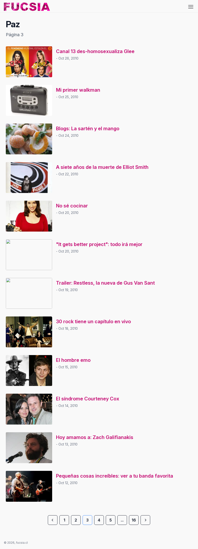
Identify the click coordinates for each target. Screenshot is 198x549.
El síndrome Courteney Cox (87, 399)
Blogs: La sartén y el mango (87, 128)
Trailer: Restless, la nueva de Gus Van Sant (105, 283)
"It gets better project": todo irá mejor (99, 244)
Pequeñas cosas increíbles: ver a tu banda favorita (114, 476)
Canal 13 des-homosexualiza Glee (95, 51)
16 (134, 520)
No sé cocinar (72, 206)
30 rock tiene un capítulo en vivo (93, 321)
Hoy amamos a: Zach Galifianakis (94, 437)
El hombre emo (73, 360)
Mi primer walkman (78, 90)
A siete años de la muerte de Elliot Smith (102, 167)
